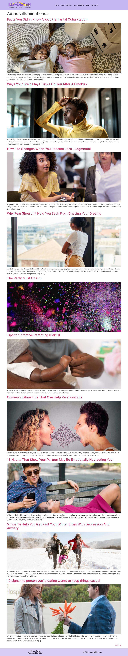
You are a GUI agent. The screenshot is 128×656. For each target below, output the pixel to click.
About (62, 5)
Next (118, 645)
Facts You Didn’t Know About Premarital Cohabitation (47, 19)
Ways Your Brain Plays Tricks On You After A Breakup (47, 84)
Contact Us (94, 5)
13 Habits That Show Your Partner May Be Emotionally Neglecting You (59, 460)
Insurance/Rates (79, 5)
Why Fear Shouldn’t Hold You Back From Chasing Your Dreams (54, 213)
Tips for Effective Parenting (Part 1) (33, 335)
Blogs (87, 5)
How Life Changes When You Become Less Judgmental (49, 149)
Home (57, 5)
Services (69, 5)
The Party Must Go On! (24, 278)
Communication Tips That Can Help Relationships (44, 397)
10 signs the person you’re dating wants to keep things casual (53, 581)
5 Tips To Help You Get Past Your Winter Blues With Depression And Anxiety (58, 526)
